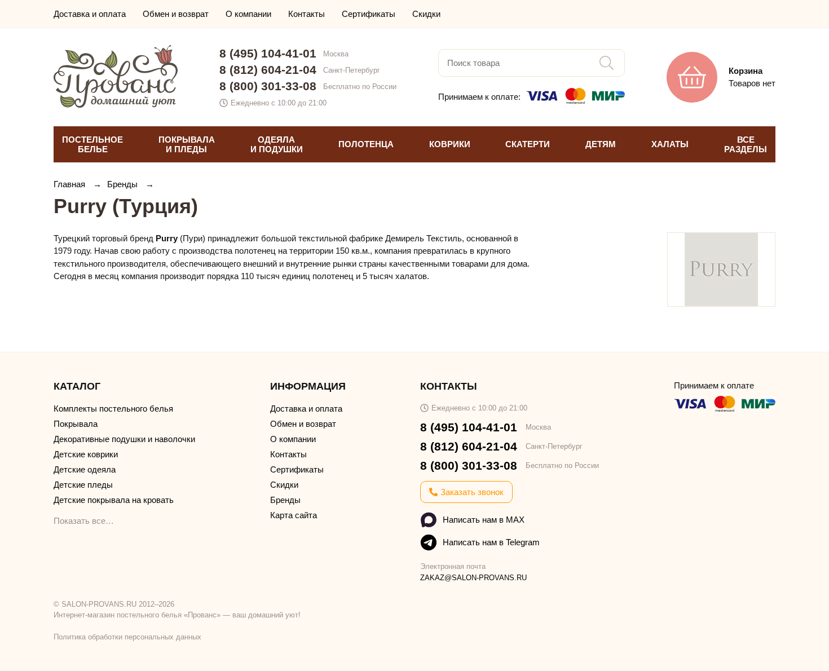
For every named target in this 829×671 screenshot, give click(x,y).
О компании (248, 14)
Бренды (123, 184)
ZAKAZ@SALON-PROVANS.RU (473, 577)
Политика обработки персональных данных (127, 637)
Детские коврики (86, 454)
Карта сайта (293, 515)
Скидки (426, 14)
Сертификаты (368, 14)
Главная (70, 184)
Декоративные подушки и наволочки (124, 439)
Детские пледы (83, 484)
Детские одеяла (85, 469)
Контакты (306, 14)
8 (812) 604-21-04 (267, 69)
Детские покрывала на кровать (114, 500)
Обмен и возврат (176, 14)
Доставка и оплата (90, 14)
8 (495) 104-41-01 (267, 53)
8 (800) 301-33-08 (267, 86)
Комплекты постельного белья (113, 408)
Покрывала (76, 424)
